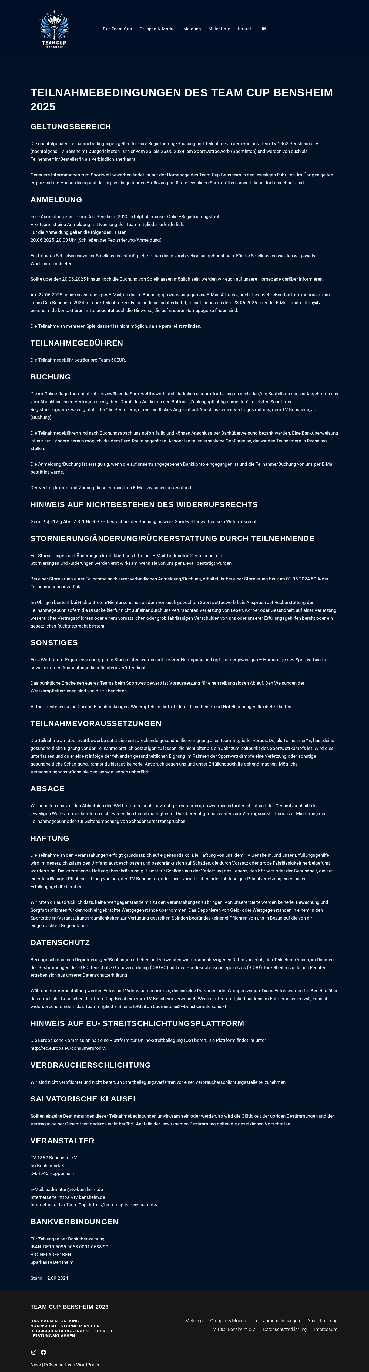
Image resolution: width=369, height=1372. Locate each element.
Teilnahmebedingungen (277, 1320)
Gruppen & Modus (158, 29)
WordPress (87, 1364)
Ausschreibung (322, 1320)
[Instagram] (34, 1352)
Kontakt (246, 29)
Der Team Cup (117, 29)
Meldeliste (219, 29)
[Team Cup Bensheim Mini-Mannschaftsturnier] (54, 28)
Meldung (192, 29)
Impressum (325, 1329)
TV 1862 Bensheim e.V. (233, 1329)
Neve (36, 1364)
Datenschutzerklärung (285, 1329)
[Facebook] (43, 1352)
